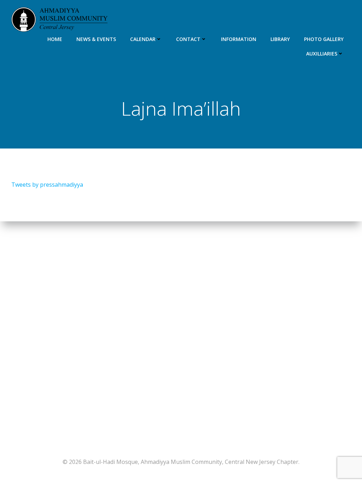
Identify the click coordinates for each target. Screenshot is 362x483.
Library (280, 39)
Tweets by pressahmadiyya (47, 184)
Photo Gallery (324, 39)
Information (238, 39)
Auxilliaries (321, 53)
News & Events (96, 39)
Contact (188, 39)
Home (54, 39)
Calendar (143, 39)
